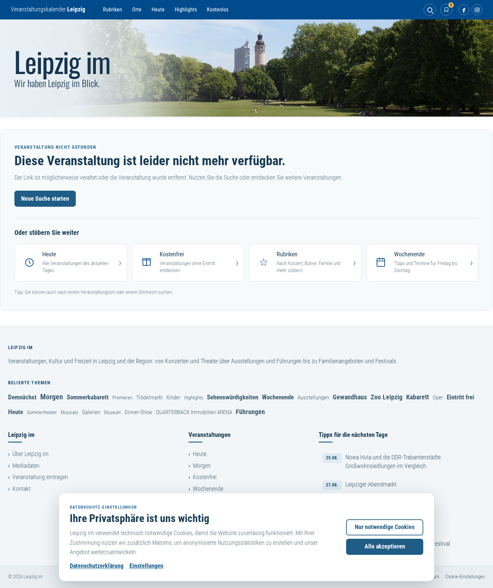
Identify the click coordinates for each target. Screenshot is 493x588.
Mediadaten (26, 465)
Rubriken (112, 9)
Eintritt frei (460, 397)
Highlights (186, 9)
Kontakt (21, 488)
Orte (137, 9)
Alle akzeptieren (385, 546)
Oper (438, 397)
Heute (158, 9)
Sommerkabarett (88, 397)
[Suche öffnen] (430, 10)
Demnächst (22, 397)
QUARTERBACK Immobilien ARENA (194, 412)
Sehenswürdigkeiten (232, 397)
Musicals (69, 412)
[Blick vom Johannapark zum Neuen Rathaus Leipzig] (246, 68)
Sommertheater (42, 412)
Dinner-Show (138, 412)
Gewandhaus (350, 397)
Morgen (51, 396)
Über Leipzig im (30, 454)
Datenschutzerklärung (96, 566)
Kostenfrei (205, 477)
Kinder (173, 397)
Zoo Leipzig (386, 397)
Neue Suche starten (45, 198)
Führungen (250, 412)
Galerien (91, 412)
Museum (112, 412)
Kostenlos (217, 9)
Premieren (122, 398)
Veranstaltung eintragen (40, 477)
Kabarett (417, 397)
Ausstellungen (313, 397)
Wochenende (278, 397)
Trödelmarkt (149, 397)
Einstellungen (146, 566)
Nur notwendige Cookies (385, 527)
